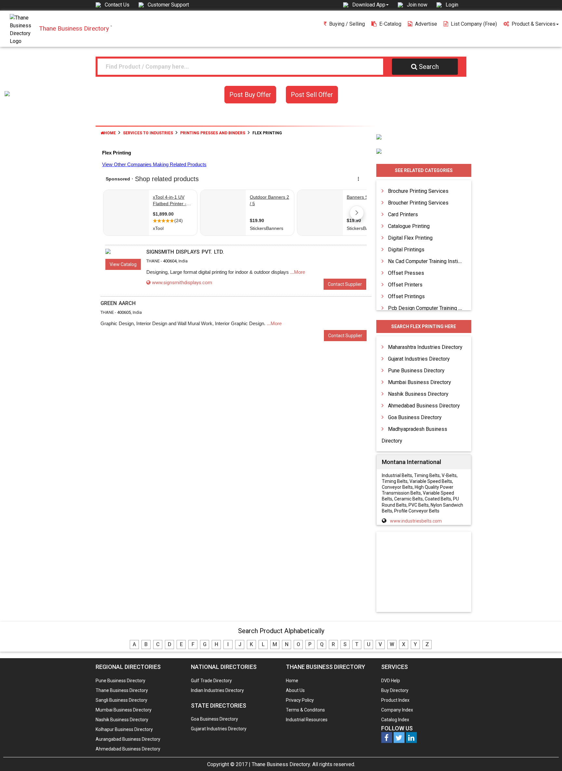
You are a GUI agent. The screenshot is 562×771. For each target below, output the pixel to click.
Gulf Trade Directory (211, 680)
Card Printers (403, 214)
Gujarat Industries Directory (419, 359)
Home (110, 133)
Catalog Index (395, 719)
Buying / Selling (347, 24)
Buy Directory (394, 690)
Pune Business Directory (416, 370)
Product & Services (533, 24)
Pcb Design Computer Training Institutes (434, 308)
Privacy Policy (300, 700)
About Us (295, 690)
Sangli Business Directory (121, 700)
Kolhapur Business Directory (124, 729)
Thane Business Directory (122, 690)
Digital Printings (406, 249)
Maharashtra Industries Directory (425, 347)
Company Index (397, 709)
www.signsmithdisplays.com (182, 283)
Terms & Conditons (305, 709)
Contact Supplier (345, 284)
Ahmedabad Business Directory (424, 406)
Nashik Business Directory (418, 394)
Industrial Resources (307, 719)
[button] (370, 4)
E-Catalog (390, 24)
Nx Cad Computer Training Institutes (429, 261)
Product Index (395, 700)
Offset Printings (406, 296)
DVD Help (390, 680)
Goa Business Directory (415, 417)
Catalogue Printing (409, 226)
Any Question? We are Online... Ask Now (547, 755)
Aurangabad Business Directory (128, 739)
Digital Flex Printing (410, 238)
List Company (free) (474, 24)
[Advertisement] (423, 572)
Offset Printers (405, 285)
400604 (170, 261)
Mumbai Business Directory (419, 382)
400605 (124, 312)
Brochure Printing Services (418, 191)
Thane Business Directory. (281, 764)
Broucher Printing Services (418, 203)
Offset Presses (406, 273)
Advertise (426, 24)
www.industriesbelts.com (416, 521)
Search (429, 67)
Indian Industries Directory (217, 690)
